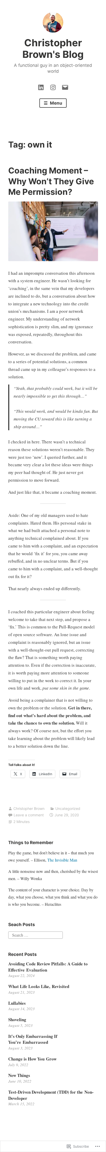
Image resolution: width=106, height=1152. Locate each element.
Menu (55, 103)
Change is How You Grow (32, 1059)
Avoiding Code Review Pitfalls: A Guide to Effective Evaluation (48, 967)
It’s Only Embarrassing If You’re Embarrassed (32, 1039)
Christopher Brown (29, 808)
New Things (19, 1075)
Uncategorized (67, 808)
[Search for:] (35, 934)
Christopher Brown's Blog (53, 48)
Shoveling (17, 1019)
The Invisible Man (62, 860)
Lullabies (17, 1003)
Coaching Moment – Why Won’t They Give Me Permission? (51, 181)
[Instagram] (53, 86)
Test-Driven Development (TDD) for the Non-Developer (51, 1095)
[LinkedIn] (41, 86)
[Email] (65, 86)
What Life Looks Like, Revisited (38, 986)
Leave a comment (29, 815)
